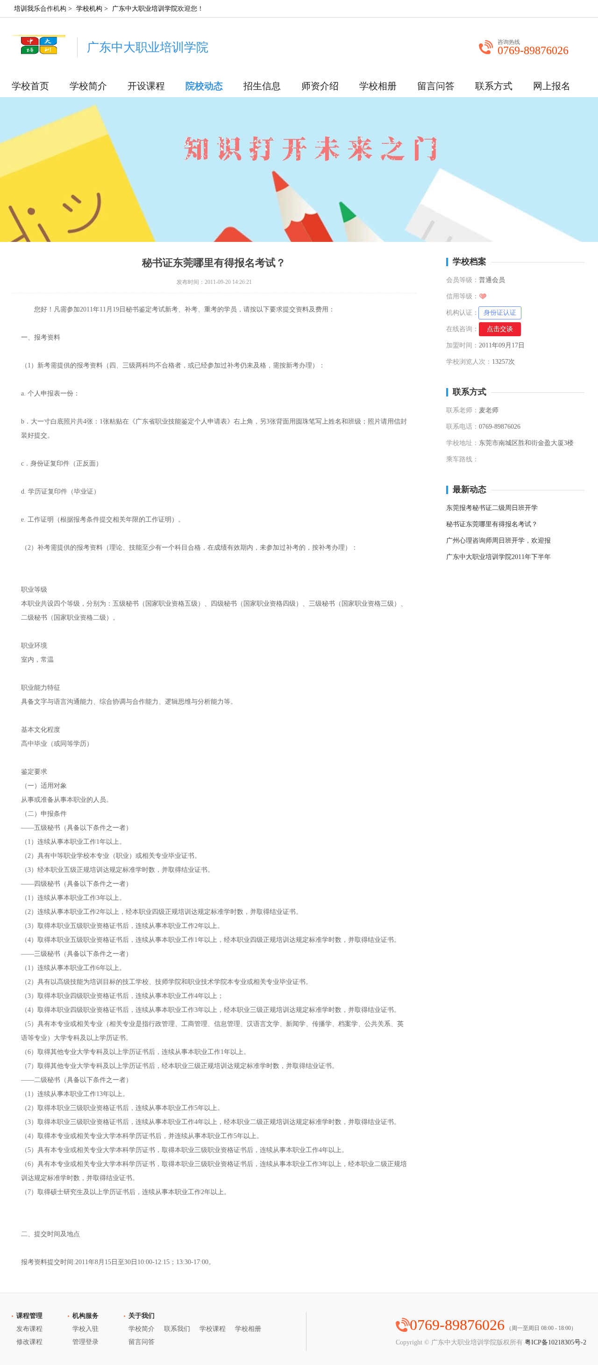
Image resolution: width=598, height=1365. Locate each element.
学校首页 (30, 86)
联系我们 (177, 1328)
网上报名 (551, 86)
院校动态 (204, 86)
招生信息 (262, 86)
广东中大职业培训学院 (145, 8)
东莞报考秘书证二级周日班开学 (492, 507)
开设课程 (146, 86)
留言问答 (436, 86)
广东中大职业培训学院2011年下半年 (498, 556)
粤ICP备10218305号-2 (555, 1342)
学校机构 (89, 8)
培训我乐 (27, 8)
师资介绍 (320, 86)
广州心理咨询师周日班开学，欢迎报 (498, 540)
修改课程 (29, 1341)
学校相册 (378, 86)
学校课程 (212, 1328)
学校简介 (88, 86)
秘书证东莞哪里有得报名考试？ (492, 524)
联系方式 (494, 86)
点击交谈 (500, 328)
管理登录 (85, 1341)
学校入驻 (85, 1328)
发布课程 (29, 1328)
